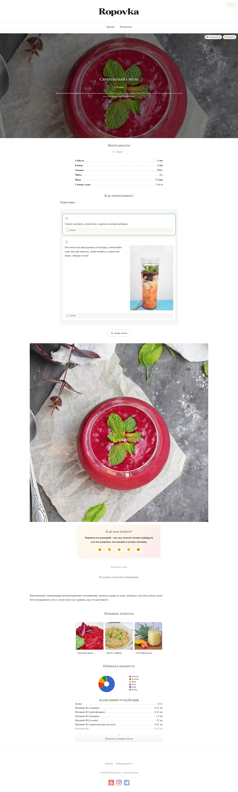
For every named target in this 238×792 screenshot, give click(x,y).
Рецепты (126, 27)
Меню (110, 27)
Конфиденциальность (124, 764)
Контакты (109, 764)
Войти (230, 5)
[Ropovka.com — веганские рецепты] (119, 12)
